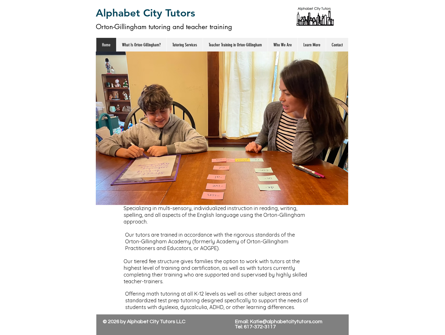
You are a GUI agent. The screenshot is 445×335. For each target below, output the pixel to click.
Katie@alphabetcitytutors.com (286, 321)
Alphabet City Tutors (145, 13)
